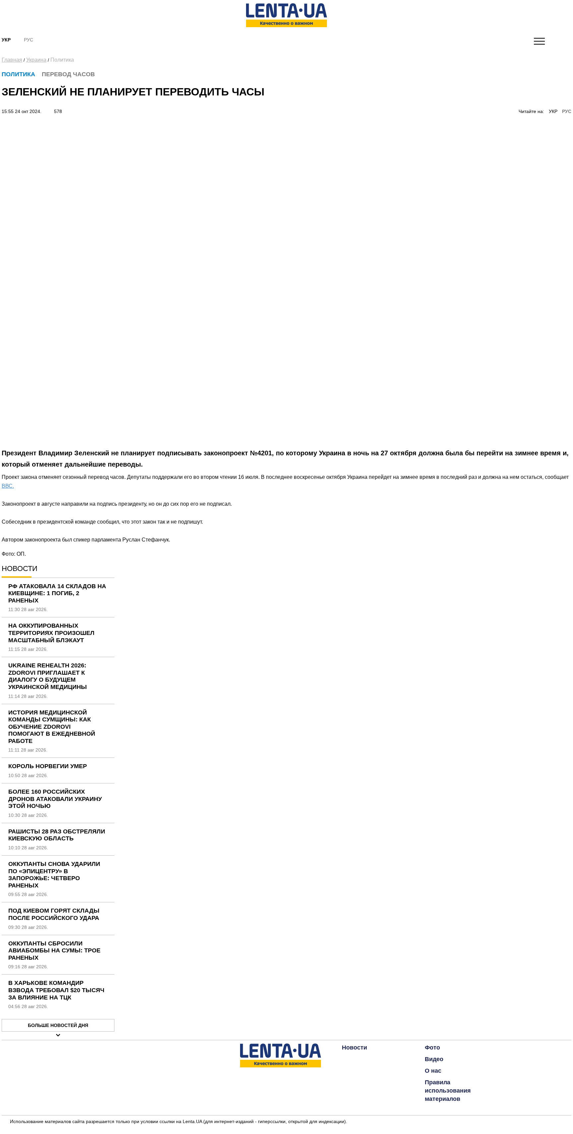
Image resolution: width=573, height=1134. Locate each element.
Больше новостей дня (58, 1025)
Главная (12, 60)
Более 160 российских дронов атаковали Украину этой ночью (55, 798)
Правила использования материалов (448, 1090)
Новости (354, 1047)
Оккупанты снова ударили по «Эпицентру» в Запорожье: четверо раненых (54, 875)
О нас (433, 1070)
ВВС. (8, 486)
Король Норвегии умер (47, 766)
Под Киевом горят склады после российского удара (53, 914)
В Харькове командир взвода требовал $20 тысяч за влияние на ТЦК (56, 990)
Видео (434, 1059)
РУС (566, 111)
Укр (6, 39)
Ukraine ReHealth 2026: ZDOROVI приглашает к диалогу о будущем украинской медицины (47, 676)
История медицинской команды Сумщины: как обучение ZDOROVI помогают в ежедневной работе (51, 726)
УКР (553, 111)
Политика (62, 60)
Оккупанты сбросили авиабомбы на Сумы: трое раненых (54, 950)
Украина (36, 60)
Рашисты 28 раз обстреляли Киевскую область (56, 835)
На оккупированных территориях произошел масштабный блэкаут (51, 632)
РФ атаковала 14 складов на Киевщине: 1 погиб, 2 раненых (57, 593)
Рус (28, 39)
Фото (432, 1047)
